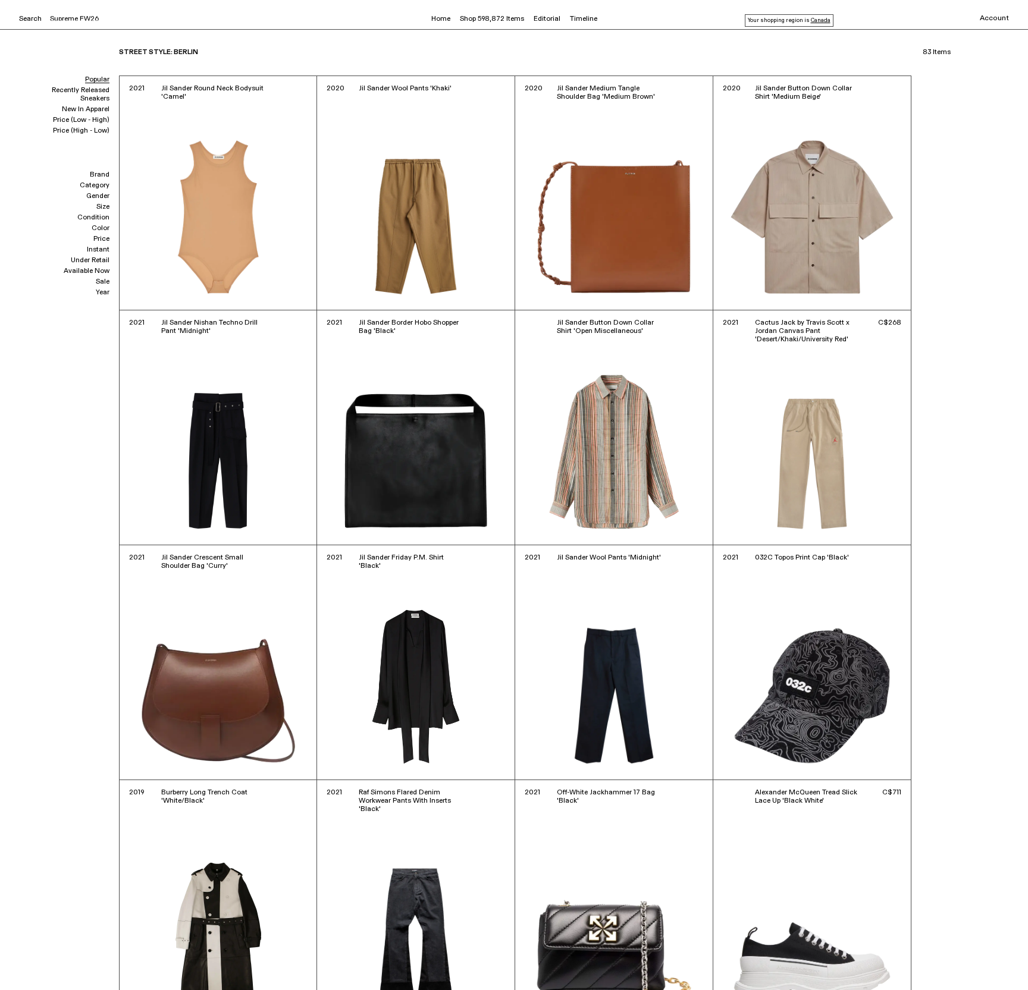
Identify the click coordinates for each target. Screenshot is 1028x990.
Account (994, 18)
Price (101, 239)
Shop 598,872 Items (492, 19)
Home (440, 19)
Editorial (547, 19)
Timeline (583, 19)
